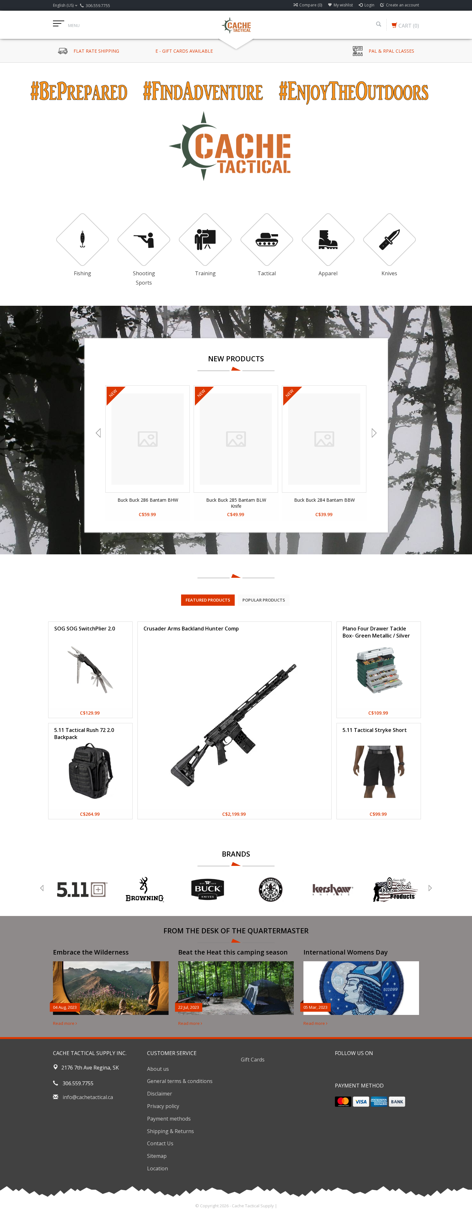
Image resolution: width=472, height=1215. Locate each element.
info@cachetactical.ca (88, 1097)
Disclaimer (159, 1093)
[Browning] (145, 889)
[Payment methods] (343, 1101)
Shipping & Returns (170, 1131)
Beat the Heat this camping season (233, 952)
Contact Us (160, 1143)
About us (158, 1068)
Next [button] (373, 433)
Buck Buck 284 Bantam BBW (324, 500)
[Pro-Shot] (395, 889)
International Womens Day (345, 952)
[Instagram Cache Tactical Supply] (375, 1069)
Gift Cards (253, 1059)
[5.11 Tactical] (82, 889)
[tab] (208, 600)
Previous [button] (99, 433)
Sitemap (157, 1155)
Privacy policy (163, 1106)
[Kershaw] (332, 889)
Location (157, 1168)
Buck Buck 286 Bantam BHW (148, 500)
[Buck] (207, 889)
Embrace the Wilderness (91, 952)
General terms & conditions (180, 1081)
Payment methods (169, 1118)
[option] (236, 125)
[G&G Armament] (270, 889)
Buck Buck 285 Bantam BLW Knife (236, 503)
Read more (64, 1023)
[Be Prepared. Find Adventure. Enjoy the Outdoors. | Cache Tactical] (236, 24)
